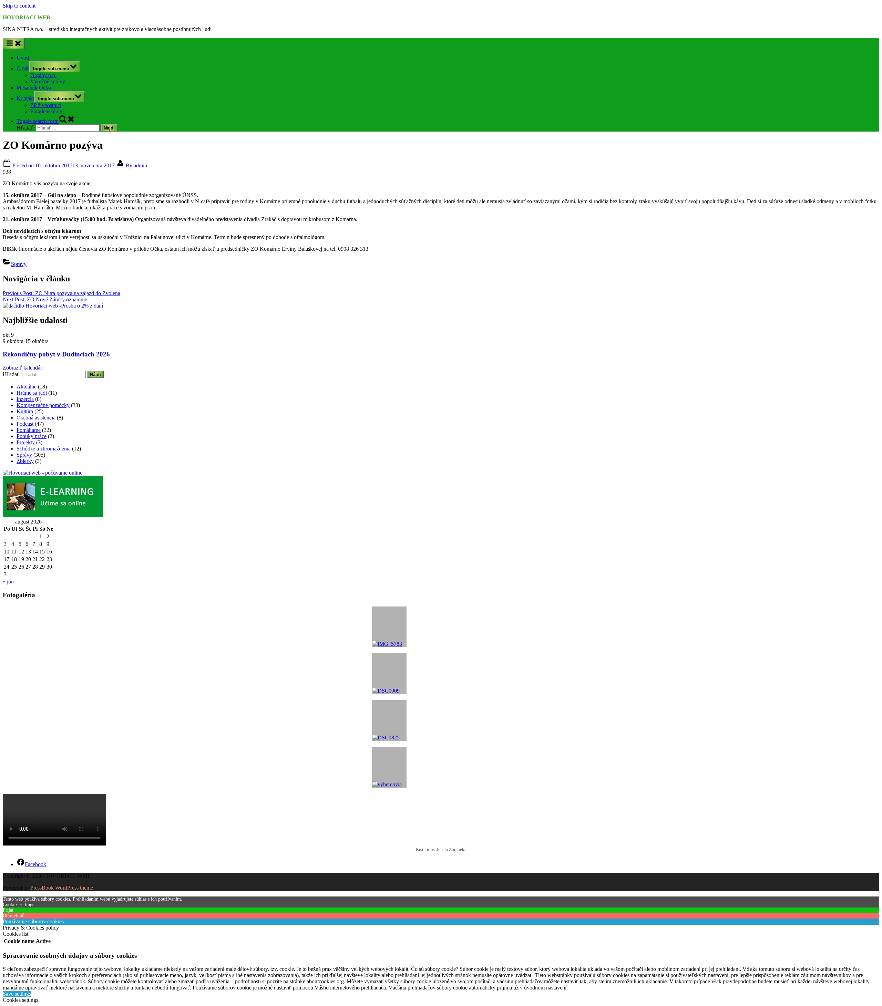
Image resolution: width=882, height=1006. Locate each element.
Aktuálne (27, 387)
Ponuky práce (32, 436)
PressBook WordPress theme (61, 888)
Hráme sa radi (32, 393)
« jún (8, 581)
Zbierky (25, 461)
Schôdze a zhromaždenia (44, 449)
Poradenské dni (47, 111)
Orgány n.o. (43, 75)
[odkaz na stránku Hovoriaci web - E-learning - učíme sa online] (53, 515)
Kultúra (25, 411)
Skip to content (19, 6)
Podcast (25, 424)
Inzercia (25, 399)
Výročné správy (47, 81)
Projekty (26, 442)
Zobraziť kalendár (22, 368)
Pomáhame (29, 430)
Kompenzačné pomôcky (43, 405)
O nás (23, 68)
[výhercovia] (389, 767)
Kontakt (25, 98)
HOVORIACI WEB (26, 17)
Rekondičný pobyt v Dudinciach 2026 (56, 354)
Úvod (23, 58)
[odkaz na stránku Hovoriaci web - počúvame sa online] (42, 473)
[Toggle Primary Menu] (14, 43)
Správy (19, 264)
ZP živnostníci (45, 105)
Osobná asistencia (36, 418)
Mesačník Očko (34, 88)
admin (136, 165)
